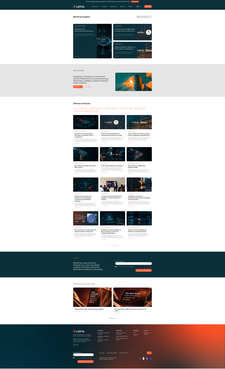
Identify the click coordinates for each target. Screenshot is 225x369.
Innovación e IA (123, 108)
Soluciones (95, 6)
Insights (130, 108)
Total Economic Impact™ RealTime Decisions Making (89, 309)
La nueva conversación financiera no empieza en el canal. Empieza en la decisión (111, 197)
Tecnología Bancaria (78, 111)
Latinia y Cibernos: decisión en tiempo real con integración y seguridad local (125, 49)
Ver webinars (88, 86)
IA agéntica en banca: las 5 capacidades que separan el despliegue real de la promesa (139, 197)
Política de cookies (123, 353)
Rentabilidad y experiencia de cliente (104, 333)
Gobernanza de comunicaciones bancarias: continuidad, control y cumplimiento (84, 32)
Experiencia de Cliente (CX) (111, 108)
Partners (130, 6)
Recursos (122, 6)
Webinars (135, 334)
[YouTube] (77, 345)
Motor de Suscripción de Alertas (121, 339)
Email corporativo (119, 261)
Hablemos (147, 6)
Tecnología (104, 6)
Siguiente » (115, 245)
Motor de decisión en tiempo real (121, 333)
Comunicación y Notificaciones (96, 108)
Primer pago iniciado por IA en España (112, 166)
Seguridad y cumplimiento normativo (103, 337)
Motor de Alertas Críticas (121, 336)
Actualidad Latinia (83, 108)
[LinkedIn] (74, 345)
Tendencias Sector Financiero (91, 111)
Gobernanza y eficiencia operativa (103, 340)
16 (112, 245)
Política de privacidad (112, 353)
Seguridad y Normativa (140, 108)
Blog (134, 332)
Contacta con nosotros (147, 333)
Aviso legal (101, 353)
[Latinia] (78, 6)
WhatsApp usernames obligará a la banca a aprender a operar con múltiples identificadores (111, 231)
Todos (75, 108)
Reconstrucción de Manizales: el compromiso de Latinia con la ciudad (125, 31)
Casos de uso (113, 6)
